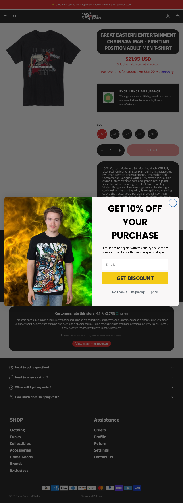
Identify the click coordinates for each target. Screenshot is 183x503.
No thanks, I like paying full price (135, 292)
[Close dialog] (173, 203)
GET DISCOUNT (135, 278)
